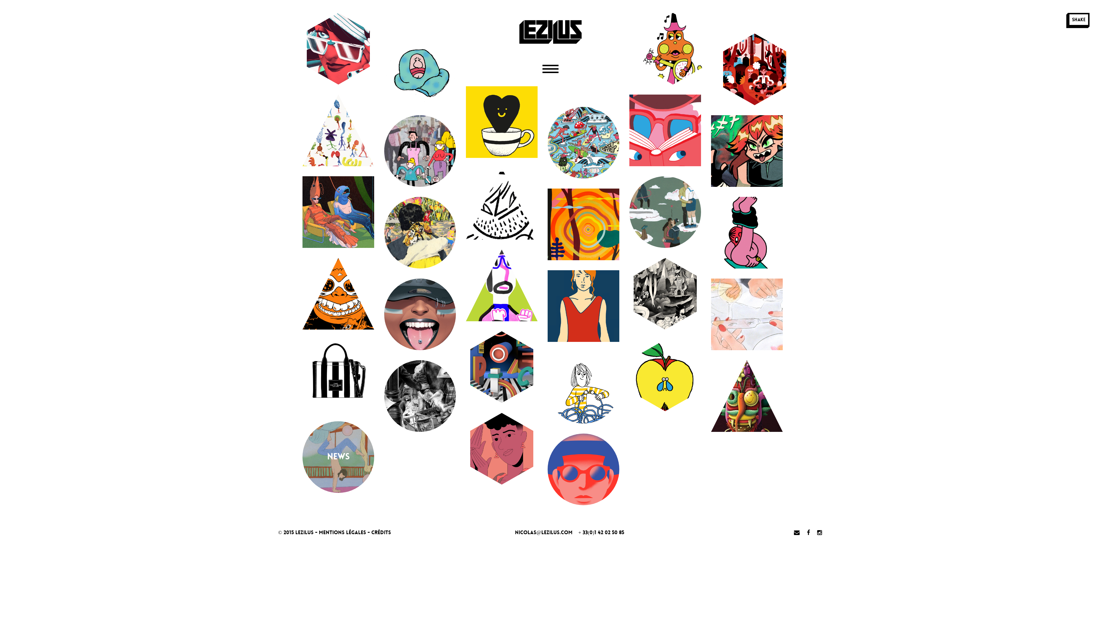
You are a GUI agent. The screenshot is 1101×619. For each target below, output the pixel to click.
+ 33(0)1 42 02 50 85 (601, 532)
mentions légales (343, 532)
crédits (381, 532)
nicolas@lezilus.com (544, 532)
